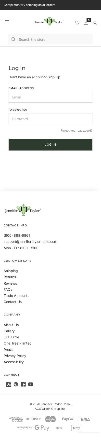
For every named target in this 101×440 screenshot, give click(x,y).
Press (8, 349)
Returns (10, 277)
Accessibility (14, 362)
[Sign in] (94, 22)
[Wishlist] (77, 22)
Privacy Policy (15, 356)
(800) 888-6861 (17, 235)
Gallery (9, 331)
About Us (11, 325)
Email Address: (22, 88)
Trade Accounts (16, 295)
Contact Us (13, 302)
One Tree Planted (18, 343)
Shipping (11, 271)
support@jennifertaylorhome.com (30, 241)
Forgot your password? (76, 130)
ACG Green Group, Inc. (50, 409)
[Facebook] (23, 384)
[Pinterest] (15, 384)
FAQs (8, 289)
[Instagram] (8, 384)
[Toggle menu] (6, 21)
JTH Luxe (11, 337)
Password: (18, 109)
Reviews (10, 283)
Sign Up (54, 77)
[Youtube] (30, 384)
